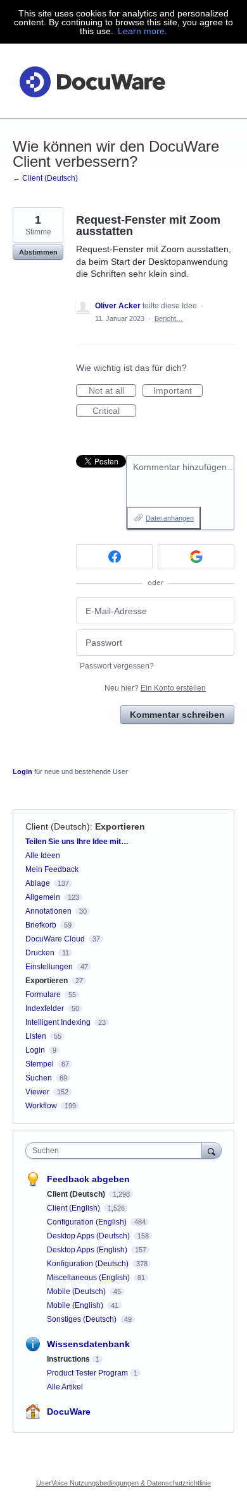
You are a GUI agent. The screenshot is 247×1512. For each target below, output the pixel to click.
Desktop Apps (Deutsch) (89, 1235)
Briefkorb (40, 925)
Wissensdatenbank (88, 1344)
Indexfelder (44, 1008)
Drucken (39, 952)
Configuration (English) (88, 1222)
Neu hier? (155, 688)
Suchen (38, 1078)
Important (178, 391)
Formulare (43, 994)
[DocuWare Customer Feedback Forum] (92, 81)
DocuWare (69, 1411)
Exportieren (120, 826)
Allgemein (42, 897)
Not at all (112, 391)
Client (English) (74, 1208)
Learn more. (142, 31)
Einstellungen (49, 966)
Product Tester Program (87, 1373)
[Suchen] (211, 1150)
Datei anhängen (170, 518)
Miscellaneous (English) (89, 1277)
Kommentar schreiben (177, 715)
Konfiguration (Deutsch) (88, 1263)
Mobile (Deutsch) (77, 1291)
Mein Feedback (52, 869)
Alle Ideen (42, 855)
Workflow (41, 1105)
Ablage (37, 883)
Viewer (37, 1091)
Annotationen (48, 911)
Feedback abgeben (88, 1179)
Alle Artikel (65, 1386)
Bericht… (169, 318)
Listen (35, 1036)
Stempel (39, 1064)
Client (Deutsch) (57, 826)
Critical (114, 411)
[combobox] (116, 1150)
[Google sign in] (196, 556)
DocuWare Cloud (55, 938)
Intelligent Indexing (58, 1022)
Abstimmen (38, 252)
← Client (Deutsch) (45, 178)
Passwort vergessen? (117, 666)
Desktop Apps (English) (88, 1249)
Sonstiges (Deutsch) (82, 1319)
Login (22, 771)
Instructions (68, 1359)
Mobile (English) (76, 1305)
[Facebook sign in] (114, 556)
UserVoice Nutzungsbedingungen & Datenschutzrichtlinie (123, 1483)
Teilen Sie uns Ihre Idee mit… (77, 841)
